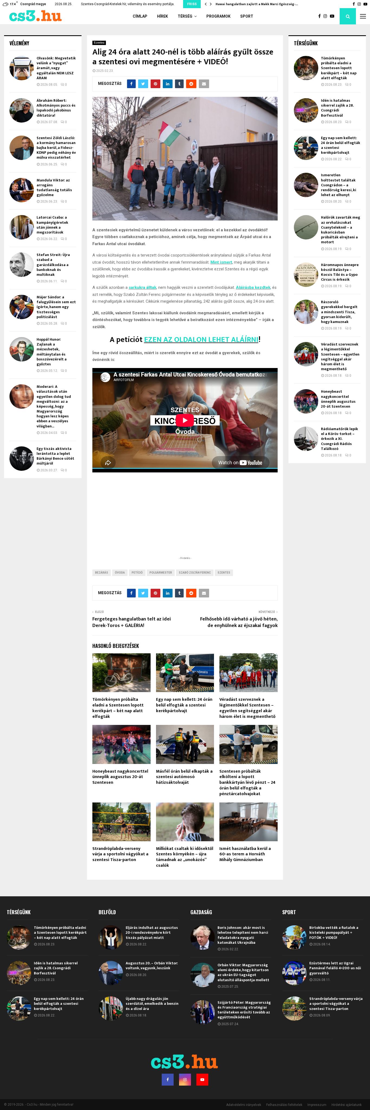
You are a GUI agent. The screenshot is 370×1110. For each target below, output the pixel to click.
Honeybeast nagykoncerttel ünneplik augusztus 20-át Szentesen (120, 777)
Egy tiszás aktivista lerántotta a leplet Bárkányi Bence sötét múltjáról (55, 456)
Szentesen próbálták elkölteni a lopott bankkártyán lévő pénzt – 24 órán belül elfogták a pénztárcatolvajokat (247, 783)
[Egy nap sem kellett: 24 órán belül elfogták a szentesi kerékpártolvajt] (306, 148)
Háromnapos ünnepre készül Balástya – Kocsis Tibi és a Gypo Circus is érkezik (340, 272)
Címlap (140, 16)
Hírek (162, 16)
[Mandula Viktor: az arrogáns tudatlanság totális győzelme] (21, 190)
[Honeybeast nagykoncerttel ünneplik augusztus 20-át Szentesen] (306, 401)
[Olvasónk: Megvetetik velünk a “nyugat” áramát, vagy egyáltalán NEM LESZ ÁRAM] (21, 68)
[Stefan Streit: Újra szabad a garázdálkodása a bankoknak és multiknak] (21, 264)
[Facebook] (320, 16)
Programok (218, 16)
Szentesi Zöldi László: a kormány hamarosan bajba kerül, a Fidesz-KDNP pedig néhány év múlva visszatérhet (56, 148)
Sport (246, 16)
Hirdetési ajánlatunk (347, 1105)
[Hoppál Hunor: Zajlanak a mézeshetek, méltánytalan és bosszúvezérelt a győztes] (21, 349)
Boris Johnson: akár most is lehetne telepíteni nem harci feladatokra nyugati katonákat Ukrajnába (243, 935)
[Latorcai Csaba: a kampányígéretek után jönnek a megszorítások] (21, 227)
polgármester (161, 572)
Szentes (99, 42)
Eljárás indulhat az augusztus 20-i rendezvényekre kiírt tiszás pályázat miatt (152, 933)
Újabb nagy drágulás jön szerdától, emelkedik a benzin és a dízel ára (152, 1004)
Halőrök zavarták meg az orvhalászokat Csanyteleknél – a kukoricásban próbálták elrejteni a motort (340, 229)
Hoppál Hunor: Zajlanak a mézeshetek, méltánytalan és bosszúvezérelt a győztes (52, 351)
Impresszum (316, 1105)
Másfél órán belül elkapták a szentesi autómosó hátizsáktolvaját (184, 777)
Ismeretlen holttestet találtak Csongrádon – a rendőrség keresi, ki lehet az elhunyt (338, 185)
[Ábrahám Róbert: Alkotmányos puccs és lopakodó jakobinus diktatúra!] (21, 110)
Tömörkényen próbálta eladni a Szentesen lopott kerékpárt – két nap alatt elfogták (118, 708)
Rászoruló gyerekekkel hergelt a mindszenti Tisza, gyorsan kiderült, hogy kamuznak (339, 312)
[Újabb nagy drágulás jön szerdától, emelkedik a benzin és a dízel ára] (111, 1008)
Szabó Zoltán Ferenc (195, 572)
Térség (185, 16)
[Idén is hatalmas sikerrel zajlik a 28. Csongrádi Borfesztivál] (306, 110)
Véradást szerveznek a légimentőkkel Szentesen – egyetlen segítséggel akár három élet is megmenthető (247, 708)
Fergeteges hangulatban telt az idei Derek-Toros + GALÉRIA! (131, 622)
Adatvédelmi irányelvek (243, 1105)
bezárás (101, 572)
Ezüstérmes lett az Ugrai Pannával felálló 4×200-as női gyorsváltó (335, 968)
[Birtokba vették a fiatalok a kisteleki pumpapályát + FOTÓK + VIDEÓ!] (294, 937)
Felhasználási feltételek (284, 1105)
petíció (137, 572)
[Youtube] (333, 16)
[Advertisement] (185, 520)
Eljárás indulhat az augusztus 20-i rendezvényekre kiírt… (260, 4)
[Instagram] (326, 16)
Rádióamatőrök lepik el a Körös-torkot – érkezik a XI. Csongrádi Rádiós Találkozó (339, 439)
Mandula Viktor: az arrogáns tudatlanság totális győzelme (54, 187)
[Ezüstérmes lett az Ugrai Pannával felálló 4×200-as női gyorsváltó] (294, 973)
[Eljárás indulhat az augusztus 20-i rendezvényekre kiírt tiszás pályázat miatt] (111, 937)
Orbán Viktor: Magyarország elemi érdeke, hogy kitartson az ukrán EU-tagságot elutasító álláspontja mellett (243, 972)
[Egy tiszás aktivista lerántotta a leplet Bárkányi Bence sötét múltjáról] (21, 458)
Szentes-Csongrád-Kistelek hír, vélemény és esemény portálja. (127, 4)
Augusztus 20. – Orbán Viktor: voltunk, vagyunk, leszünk (152, 965)
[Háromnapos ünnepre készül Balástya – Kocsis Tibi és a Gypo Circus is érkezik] (306, 275)
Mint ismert (221, 262)
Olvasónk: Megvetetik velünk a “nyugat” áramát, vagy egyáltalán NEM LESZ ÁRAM (56, 68)
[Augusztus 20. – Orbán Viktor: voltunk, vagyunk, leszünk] (111, 973)
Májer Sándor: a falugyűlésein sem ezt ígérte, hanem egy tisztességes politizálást (56, 307)
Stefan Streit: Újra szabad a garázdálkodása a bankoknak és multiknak (53, 265)
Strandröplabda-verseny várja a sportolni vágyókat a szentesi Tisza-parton (120, 854)
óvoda (120, 572)
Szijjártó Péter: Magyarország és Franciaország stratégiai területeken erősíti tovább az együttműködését (244, 1010)
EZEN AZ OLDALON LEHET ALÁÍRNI (201, 339)
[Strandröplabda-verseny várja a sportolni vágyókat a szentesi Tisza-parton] (294, 1008)
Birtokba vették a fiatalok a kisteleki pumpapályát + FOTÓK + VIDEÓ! (333, 933)
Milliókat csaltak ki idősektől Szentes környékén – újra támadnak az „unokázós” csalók (184, 857)
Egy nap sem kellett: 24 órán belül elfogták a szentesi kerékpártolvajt (184, 705)
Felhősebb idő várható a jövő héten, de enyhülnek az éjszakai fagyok (239, 622)
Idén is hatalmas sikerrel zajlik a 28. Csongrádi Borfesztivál (337, 108)
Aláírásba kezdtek (253, 287)
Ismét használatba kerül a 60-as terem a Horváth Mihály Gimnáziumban (245, 854)
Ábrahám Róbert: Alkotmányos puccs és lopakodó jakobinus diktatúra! (56, 108)
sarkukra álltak (142, 287)
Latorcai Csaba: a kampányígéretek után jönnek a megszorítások (52, 224)
